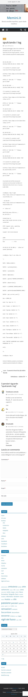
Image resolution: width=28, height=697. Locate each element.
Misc (4, 533)
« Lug (2, 658)
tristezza (12, 616)
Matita (4, 528)
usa (16, 616)
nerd (4, 38)
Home (2, 515)
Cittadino (3, 563)
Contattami (4, 544)
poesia (2, 606)
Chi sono (3, 518)
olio (14, 599)
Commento (5, 459)
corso (22, 590)
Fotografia (5, 530)
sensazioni (6, 608)
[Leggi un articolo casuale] (25, 30)
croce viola (3, 592)
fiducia (21, 592)
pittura (21, 603)
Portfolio (3, 520)
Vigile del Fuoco (5, 581)
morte (2, 599)
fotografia (11, 594)
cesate (11, 589)
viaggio (19, 616)
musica (7, 599)
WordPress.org (5, 675)
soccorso (5, 615)
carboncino (5, 590)
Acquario (3, 555)
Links (2, 538)
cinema (17, 589)
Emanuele (9, 424)
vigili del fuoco (8, 619)
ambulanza (12, 586)
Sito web (3, 496)
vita (20, 620)
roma (16, 606)
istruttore (16, 596)
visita (17, 619)
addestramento (4, 587)
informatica (9, 596)
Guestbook (4, 541)
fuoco (17, 594)
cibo (14, 589)
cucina (8, 592)
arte (24, 586)
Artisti (2, 560)
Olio (4, 523)
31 (3, 654)
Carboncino (6, 525)
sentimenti (14, 609)
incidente (3, 596)
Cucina (3, 565)
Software (3, 536)
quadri (6, 606)
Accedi (3, 667)
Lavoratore (4, 568)
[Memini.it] (3, 30)
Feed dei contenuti (6, 670)
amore (19, 587)
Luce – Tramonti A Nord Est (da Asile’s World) (14, 372)
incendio (21, 594)
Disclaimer (4, 546)
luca (12, 45)
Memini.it (14, 18)
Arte (2, 558)
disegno (13, 592)
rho (9, 606)
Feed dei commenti (6, 672)
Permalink (21, 394)
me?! (2, 571)
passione (6, 602)
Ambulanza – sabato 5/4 (18, 376)
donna (17, 592)
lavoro (21, 596)
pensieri (14, 603)
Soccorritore (4, 576)
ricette (12, 606)
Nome (3, 481)
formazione (4, 594)
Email (3, 488)
